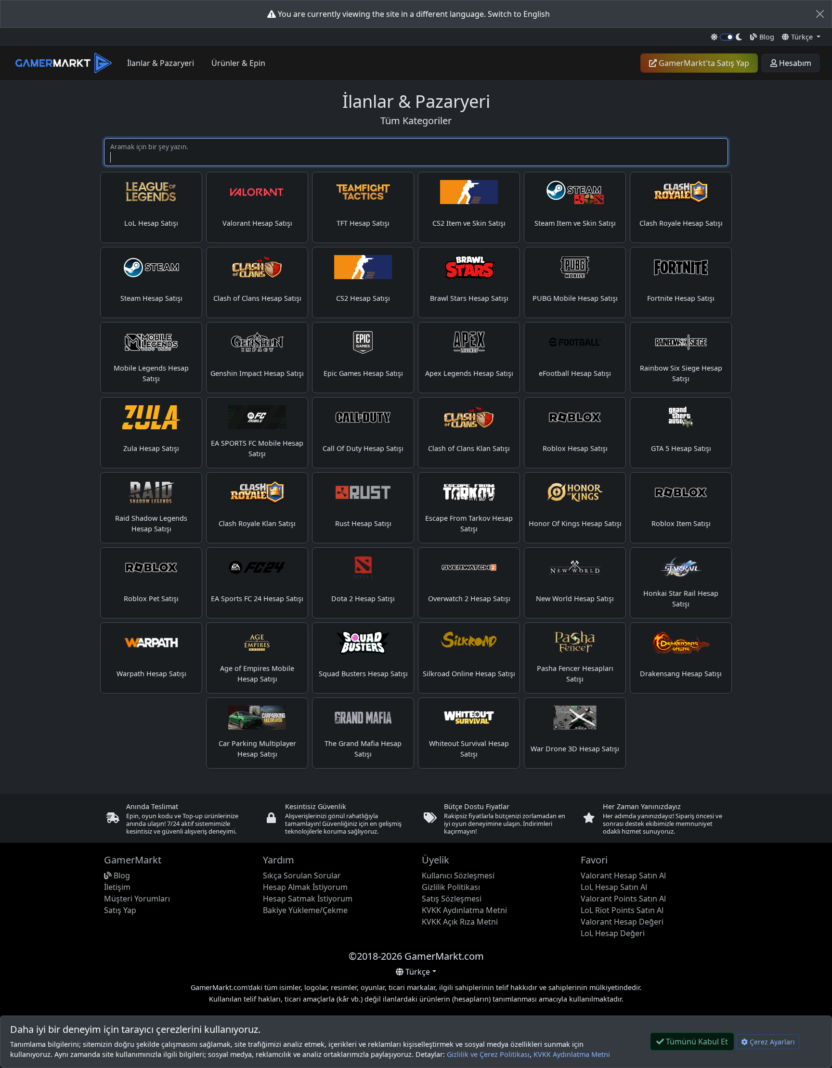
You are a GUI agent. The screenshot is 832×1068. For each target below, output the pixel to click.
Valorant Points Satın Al (623, 898)
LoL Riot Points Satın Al (622, 910)
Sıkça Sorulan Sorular (302, 875)
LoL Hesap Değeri (613, 933)
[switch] (727, 37)
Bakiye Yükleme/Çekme (305, 910)
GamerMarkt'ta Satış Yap (703, 63)
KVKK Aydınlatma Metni (571, 1054)
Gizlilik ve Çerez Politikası (488, 1054)
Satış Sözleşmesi (451, 898)
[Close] (820, 13)
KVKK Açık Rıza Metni (460, 921)
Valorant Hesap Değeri (622, 921)
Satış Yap (120, 910)
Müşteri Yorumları (137, 898)
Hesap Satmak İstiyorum (307, 898)
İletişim (117, 887)
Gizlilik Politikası (451, 887)
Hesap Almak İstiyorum (305, 887)
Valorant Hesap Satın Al (623, 875)
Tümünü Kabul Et (696, 1041)
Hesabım (794, 63)
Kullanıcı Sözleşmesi (458, 875)
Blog (765, 36)
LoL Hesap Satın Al (614, 887)
